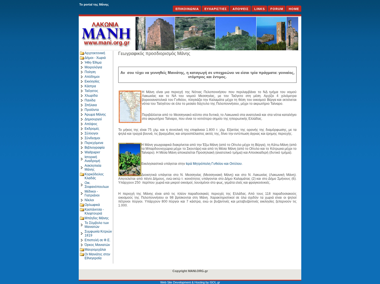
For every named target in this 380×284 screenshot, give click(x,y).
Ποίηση (90, 72)
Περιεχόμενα (94, 143)
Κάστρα (90, 86)
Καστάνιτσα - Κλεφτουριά (94, 211)
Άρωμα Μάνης (95, 114)
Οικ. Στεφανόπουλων (97, 185)
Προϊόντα (92, 110)
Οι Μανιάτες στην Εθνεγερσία (97, 256)
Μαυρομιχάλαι (95, 249)
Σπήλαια (91, 105)
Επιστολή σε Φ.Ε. (97, 240)
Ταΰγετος (91, 91)
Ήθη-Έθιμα (93, 62)
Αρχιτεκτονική (95, 53)
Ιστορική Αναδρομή (92, 159)
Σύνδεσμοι (92, 138)
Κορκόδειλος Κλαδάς (94, 176)
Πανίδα (90, 100)
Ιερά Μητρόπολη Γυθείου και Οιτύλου (214, 164)
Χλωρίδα (91, 96)
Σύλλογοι (91, 133)
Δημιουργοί (93, 119)
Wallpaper (92, 152)
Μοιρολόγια (93, 67)
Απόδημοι (92, 77)
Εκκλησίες (92, 81)
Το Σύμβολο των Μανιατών (97, 225)
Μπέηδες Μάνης (97, 218)
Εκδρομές (92, 129)
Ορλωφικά (92, 205)
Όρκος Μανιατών (97, 245)
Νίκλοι (89, 200)
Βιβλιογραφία (95, 148)
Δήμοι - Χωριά (95, 58)
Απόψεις (91, 124)
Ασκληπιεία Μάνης (93, 167)
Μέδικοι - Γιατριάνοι (92, 193)
